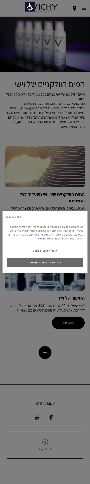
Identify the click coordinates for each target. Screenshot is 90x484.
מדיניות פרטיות (45, 238)
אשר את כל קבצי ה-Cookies (45, 262)
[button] (30, 7)
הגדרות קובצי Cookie (45, 250)
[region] (45, 242)
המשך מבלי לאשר (14, 216)
